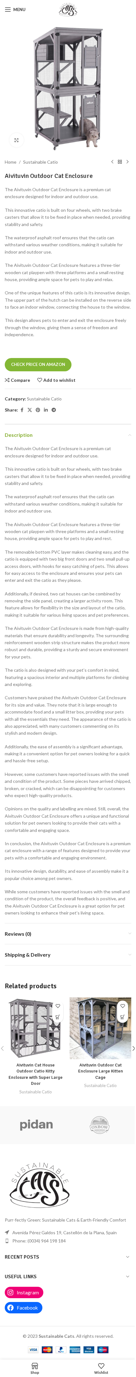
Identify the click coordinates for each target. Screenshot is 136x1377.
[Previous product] (112, 162)
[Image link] (39, 1184)
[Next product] (127, 162)
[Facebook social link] (22, 410)
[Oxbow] (99, 1125)
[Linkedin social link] (46, 410)
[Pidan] (36, 1125)
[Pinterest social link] (38, 410)
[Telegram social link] (54, 410)
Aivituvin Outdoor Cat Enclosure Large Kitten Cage (100, 1071)
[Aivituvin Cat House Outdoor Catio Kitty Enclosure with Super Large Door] (35, 1028)
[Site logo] (68, 9)
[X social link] (30, 410)
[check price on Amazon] (57, 1017)
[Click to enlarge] (16, 140)
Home (10, 162)
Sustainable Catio (40, 162)
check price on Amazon (38, 364)
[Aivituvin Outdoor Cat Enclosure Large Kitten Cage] (100, 1028)
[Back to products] (120, 162)
